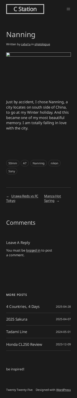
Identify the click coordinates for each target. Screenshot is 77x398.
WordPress (63, 390)
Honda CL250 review (24, 344)
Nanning (39, 163)
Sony (11, 171)
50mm (12, 163)
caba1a (26, 44)
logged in (33, 250)
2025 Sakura (16, 319)
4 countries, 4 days (23, 306)
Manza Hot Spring (52, 198)
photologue (42, 44)
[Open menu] (68, 9)
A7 (24, 163)
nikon (54, 163)
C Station (25, 9)
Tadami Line (16, 332)
